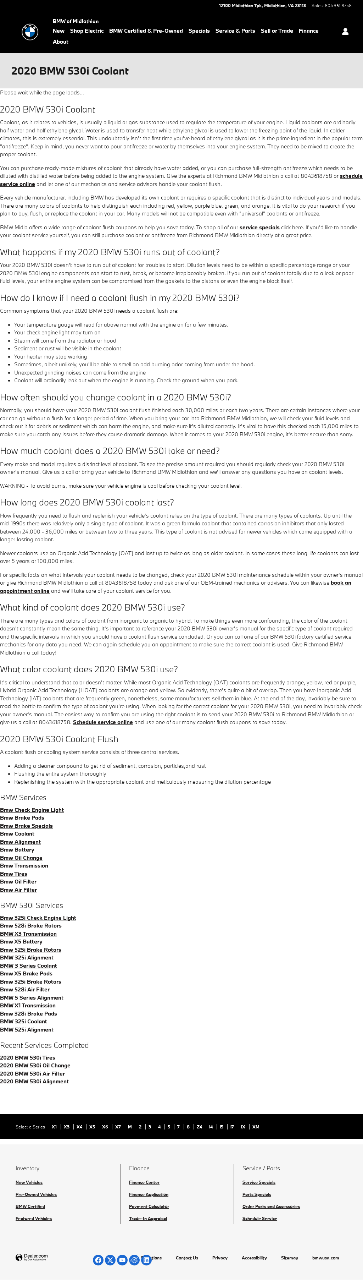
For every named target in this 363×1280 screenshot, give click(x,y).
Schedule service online (103, 722)
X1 (55, 1126)
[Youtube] (122, 1260)
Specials (199, 30)
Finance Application (148, 1194)
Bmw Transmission (24, 865)
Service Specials (258, 1182)
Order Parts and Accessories (271, 1206)
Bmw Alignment (20, 841)
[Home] (30, 32)
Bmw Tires (13, 873)
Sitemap (289, 1257)
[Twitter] (110, 1260)
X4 (80, 1126)
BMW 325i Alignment (27, 957)
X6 (105, 1126)
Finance (309, 30)
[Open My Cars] (343, 32)
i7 (232, 1126)
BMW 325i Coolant (23, 1021)
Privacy (220, 1257)
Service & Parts (235, 30)
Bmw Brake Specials (26, 825)
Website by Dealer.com (49, 1258)
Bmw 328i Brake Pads (28, 1013)
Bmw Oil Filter (18, 881)
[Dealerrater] (134, 1260)
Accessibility (254, 1257)
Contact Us (187, 1257)
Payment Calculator (149, 1206)
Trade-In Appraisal (148, 1218)
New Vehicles (29, 1182)
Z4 (200, 1126)
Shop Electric (87, 30)
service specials (260, 227)
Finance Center (144, 1182)
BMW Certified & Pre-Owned (146, 30)
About (60, 41)
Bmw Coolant (17, 833)
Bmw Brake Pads (22, 817)
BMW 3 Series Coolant (28, 965)
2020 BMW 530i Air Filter (32, 1073)
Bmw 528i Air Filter (25, 989)
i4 (211, 1126)
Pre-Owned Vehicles (36, 1194)
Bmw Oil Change (21, 857)
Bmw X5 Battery (21, 941)
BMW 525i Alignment (27, 1029)
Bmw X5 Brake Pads (26, 973)
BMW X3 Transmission (28, 933)
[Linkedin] (146, 1260)
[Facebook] (98, 1260)
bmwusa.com (325, 1257)
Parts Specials (256, 1194)
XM (255, 1126)
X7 (118, 1126)
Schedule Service (259, 1218)
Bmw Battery (17, 849)
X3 (67, 1126)
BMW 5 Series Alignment (31, 997)
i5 (222, 1126)
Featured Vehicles (34, 1218)
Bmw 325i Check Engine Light (38, 917)
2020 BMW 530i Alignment (34, 1081)
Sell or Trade (277, 30)
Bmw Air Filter (18, 889)
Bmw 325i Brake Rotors (30, 981)
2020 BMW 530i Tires (27, 1057)
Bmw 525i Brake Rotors (30, 949)
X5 (92, 1126)
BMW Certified (30, 1206)
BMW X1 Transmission (28, 1005)
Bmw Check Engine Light (32, 809)
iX (243, 1126)
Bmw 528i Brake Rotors (31, 925)
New (59, 30)
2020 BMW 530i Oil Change (35, 1065)
